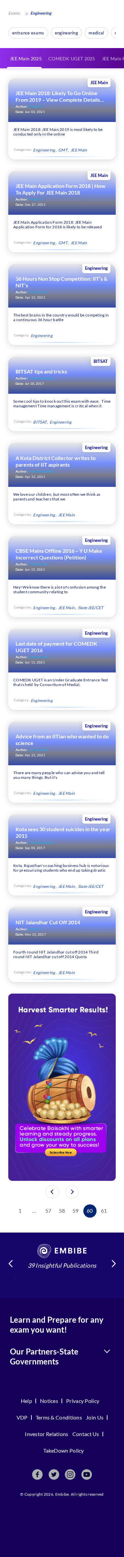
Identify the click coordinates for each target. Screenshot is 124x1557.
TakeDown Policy (63, 1450)
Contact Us (85, 1434)
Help (26, 1401)
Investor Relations (46, 1434)
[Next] (72, 1191)
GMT (62, 149)
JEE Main (78, 149)
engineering (66, 32)
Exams (14, 13)
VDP (22, 1417)
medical (96, 32)
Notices (49, 1401)
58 (62, 1210)
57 (48, 1210)
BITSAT (40, 422)
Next (114, 1264)
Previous (11, 1264)
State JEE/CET (90, 607)
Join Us (94, 1417)
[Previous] (52, 1191)
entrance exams (28, 32)
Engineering (44, 149)
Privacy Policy (82, 1401)
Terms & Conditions (59, 1417)
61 (104, 1210)
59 (75, 1210)
